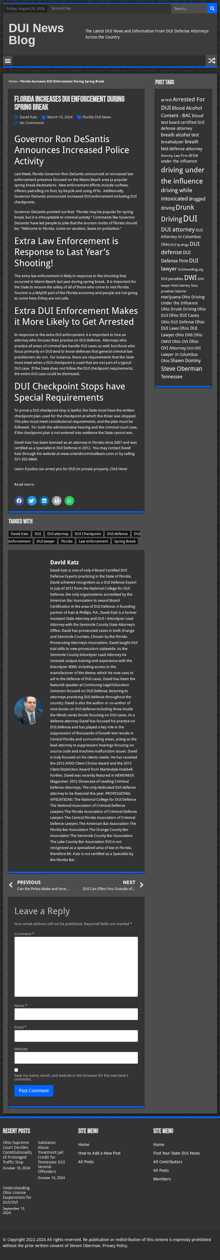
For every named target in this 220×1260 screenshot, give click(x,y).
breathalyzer (172, 142)
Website (21, 1049)
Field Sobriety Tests (184, 285)
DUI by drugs (179, 245)
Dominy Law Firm (174, 156)
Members (162, 1179)
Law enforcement (93, 541)
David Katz (19, 534)
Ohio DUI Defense (177, 322)
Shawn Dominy (185, 360)
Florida (66, 541)
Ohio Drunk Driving (178, 309)
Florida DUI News (96, 117)
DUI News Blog (36, 34)
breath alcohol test (180, 135)
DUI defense (117, 534)
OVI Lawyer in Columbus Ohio (181, 354)
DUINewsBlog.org (190, 269)
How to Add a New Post (99, 1153)
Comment (24, 934)
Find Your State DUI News (176, 1153)
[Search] (212, 8)
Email (20, 1027)
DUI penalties (172, 279)
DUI (38, 534)
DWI (190, 277)
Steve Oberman (181, 368)
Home (13, 81)
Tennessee (171, 376)
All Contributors (167, 1161)
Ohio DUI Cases (184, 315)
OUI (190, 348)
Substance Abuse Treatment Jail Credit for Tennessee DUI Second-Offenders (51, 1157)
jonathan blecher (174, 291)
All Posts (86, 1161)
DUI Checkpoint (88, 534)
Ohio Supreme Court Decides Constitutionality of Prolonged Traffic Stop (18, 1152)
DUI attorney (57, 534)
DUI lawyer (46, 541)
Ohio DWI (184, 335)
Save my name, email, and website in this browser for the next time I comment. (71, 1077)
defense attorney (185, 148)
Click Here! (118, 469)
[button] (7, 60)
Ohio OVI (180, 341)
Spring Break (124, 541)
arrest (166, 100)
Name (20, 1006)
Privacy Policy (115, 1245)
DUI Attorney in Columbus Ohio (182, 237)
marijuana (171, 296)
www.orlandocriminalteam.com (87, 453)
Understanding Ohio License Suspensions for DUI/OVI (17, 1195)
